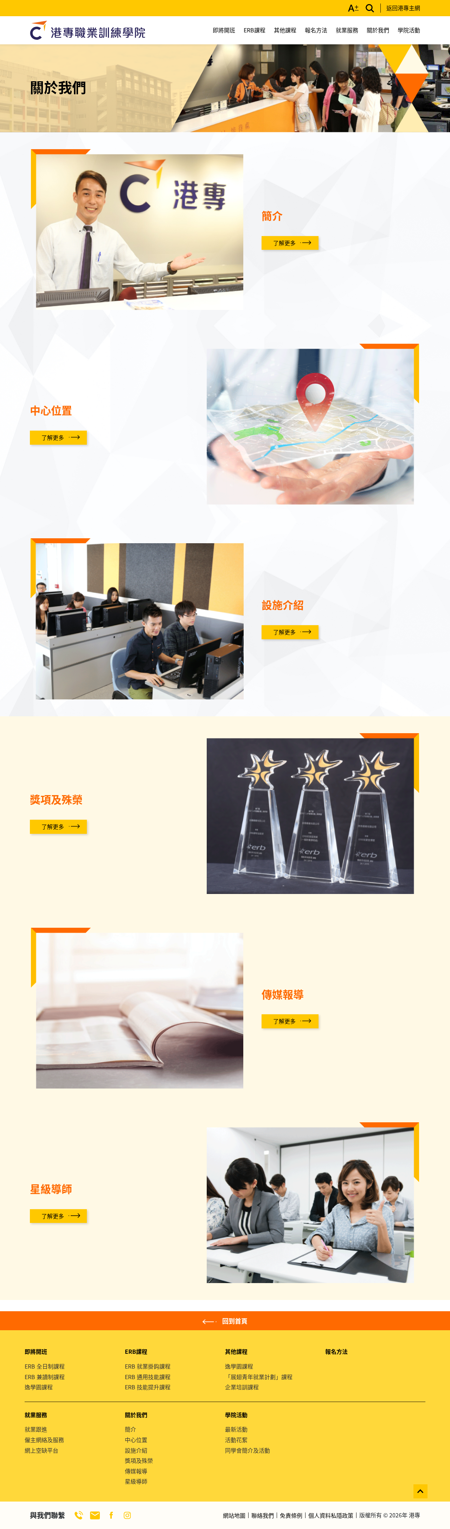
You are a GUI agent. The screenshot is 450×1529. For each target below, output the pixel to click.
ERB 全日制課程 (45, 1366)
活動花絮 (236, 1439)
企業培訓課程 (242, 1387)
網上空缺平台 (41, 1450)
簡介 (130, 1429)
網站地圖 (234, 1515)
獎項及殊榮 (139, 1460)
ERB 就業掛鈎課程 (148, 1366)
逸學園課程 (39, 1387)
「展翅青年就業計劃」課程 (258, 1376)
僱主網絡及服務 (44, 1439)
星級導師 (136, 1481)
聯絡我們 (262, 1515)
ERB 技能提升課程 (148, 1387)
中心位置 (136, 1439)
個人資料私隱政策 (330, 1515)
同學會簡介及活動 (247, 1450)
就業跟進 (36, 1429)
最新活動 (236, 1429)
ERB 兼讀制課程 (45, 1376)
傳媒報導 (136, 1471)
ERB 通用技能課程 (148, 1376)
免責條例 (291, 1515)
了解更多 (284, 243)
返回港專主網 (403, 8)
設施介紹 (136, 1450)
